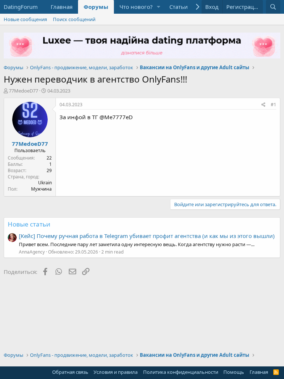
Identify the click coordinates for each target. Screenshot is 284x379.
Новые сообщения (25, 19)
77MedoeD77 (23, 90)
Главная (61, 6)
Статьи (178, 6)
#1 (273, 104)
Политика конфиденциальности (180, 372)
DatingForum (21, 6)
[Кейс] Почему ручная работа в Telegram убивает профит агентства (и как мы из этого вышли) (147, 235)
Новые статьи (29, 224)
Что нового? (136, 6)
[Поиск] (273, 7)
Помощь (233, 372)
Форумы (96, 6)
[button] (158, 7)
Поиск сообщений (74, 19)
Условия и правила (116, 372)
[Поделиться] (263, 105)
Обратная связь (70, 372)
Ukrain (45, 183)
